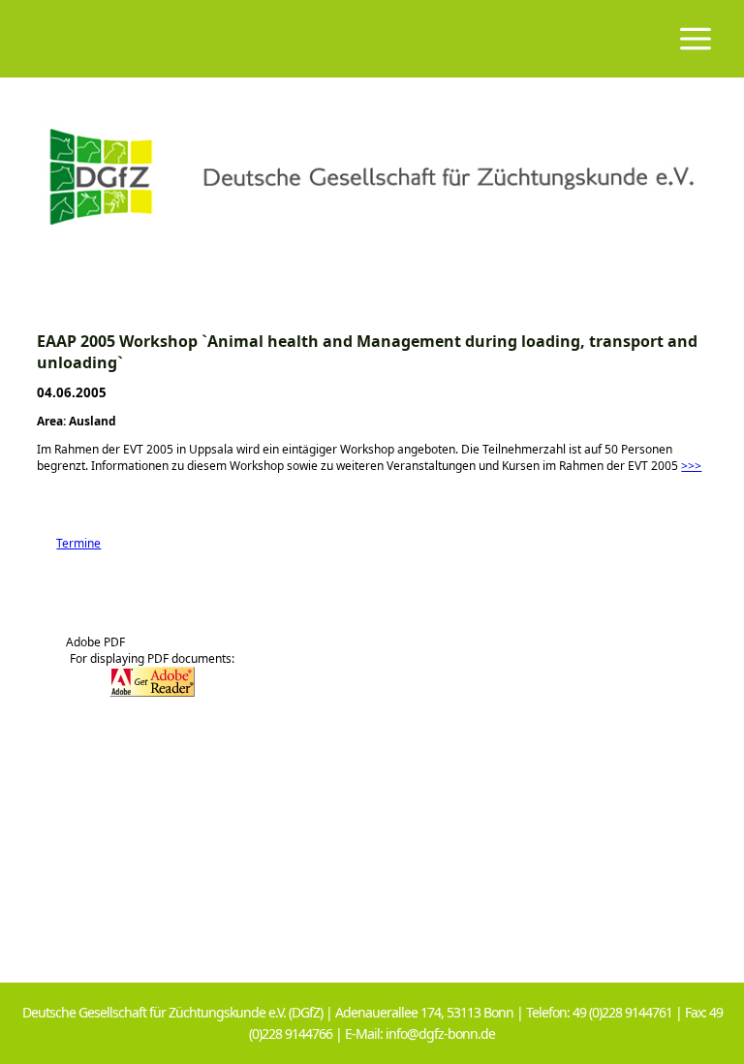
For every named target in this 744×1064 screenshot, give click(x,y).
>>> (691, 465)
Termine (69, 543)
